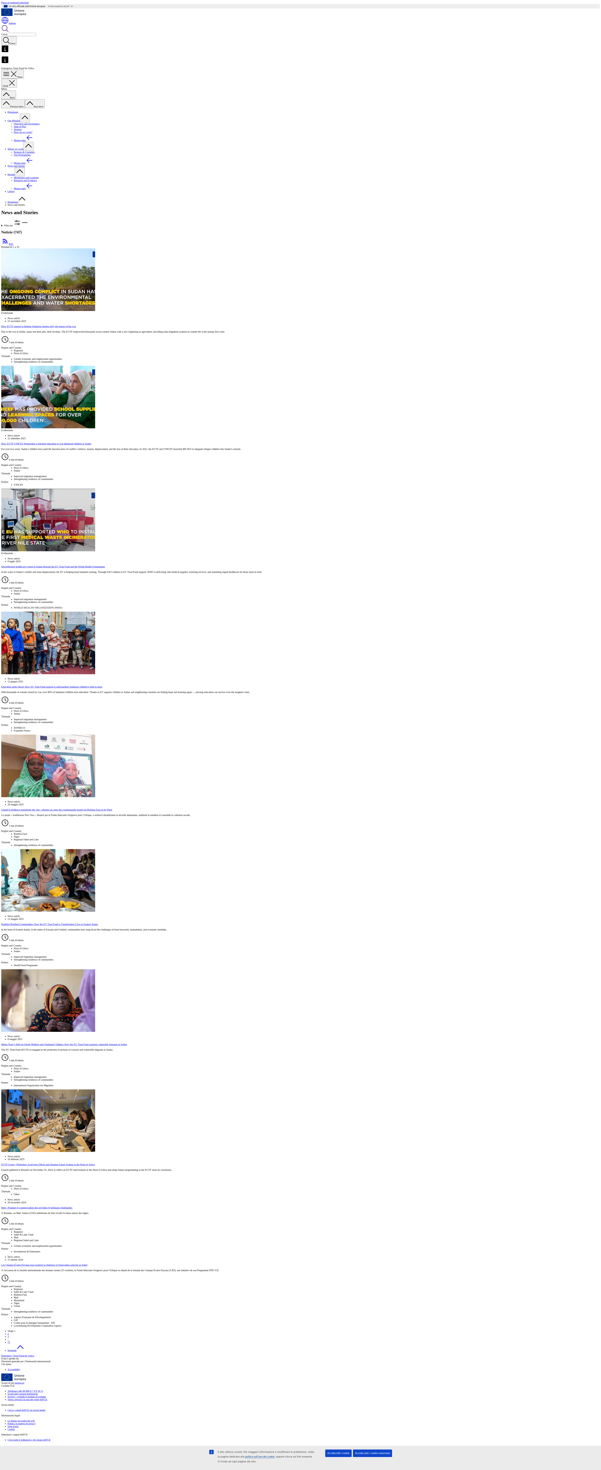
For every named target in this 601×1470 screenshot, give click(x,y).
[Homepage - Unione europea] (13, 15)
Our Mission (14, 120)
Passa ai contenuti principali (15, 2)
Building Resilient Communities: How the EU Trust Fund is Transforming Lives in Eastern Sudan (49, 924)
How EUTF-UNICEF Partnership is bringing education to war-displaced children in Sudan (46, 443)
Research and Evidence (25, 180)
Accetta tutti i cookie (338, 1453)
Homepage (13, 112)
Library (11, 191)
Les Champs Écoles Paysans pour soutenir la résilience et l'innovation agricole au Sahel (44, 1265)
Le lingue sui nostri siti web (21, 1420)
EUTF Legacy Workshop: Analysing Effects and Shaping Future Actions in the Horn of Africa (48, 1164)
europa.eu (19, 1383)
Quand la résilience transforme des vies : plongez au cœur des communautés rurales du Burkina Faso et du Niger (56, 809)
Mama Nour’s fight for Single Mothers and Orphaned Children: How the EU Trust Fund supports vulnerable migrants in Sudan (64, 1044)
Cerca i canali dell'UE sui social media (26, 1410)
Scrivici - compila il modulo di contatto (27, 1396)
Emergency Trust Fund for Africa (17, 1355)
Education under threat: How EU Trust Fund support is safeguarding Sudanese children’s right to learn (51, 686)
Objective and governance (27, 123)
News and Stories (16, 166)
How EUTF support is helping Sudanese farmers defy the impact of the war (38, 326)
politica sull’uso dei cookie (260, 1456)
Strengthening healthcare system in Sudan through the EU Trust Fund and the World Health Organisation (53, 566)
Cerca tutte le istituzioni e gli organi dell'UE (29, 1440)
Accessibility (14, 1369)
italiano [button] (12, 23)
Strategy (18, 129)
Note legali (13, 1426)
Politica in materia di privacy (22, 1423)
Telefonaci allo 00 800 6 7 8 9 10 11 (25, 1391)
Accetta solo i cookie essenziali (372, 1453)
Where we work (15, 149)
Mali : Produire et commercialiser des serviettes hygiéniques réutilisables (36, 1207)
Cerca (4, 34)
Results (11, 174)
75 (9, 1342)
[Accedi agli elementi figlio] (25, 118)
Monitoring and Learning (26, 177)
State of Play (20, 126)
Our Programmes (22, 155)
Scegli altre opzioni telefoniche (23, 1394)
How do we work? (23, 132)
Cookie (11, 1429)
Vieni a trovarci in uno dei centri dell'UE (27, 1399)
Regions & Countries (24, 152)
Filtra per (8, 225)
